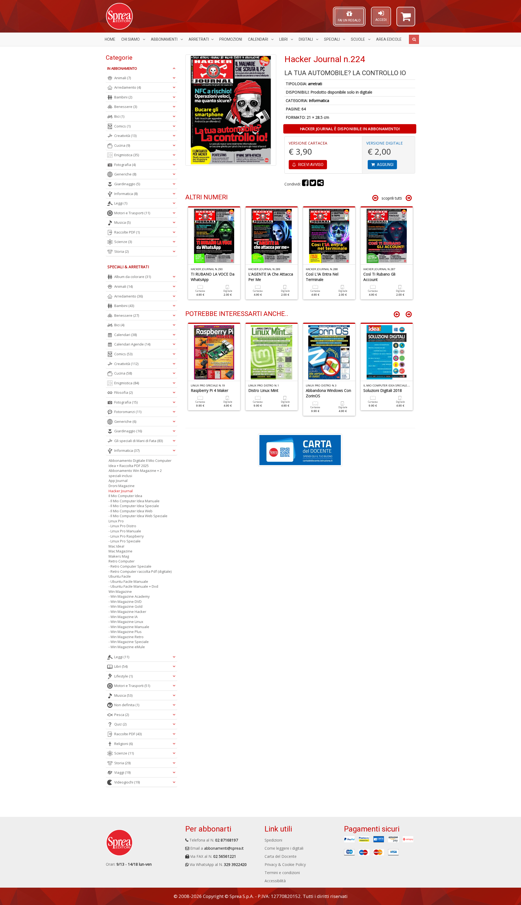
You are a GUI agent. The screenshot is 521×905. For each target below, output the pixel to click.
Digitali (306, 39)
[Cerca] (414, 39)
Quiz (120, 724)
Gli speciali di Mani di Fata (138, 440)
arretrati (315, 83)
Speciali (332, 39)
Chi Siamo (131, 39)
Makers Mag (119, 556)
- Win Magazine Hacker (127, 611)
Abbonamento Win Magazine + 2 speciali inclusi (135, 473)
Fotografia (125, 164)
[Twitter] (313, 184)
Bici (119, 116)
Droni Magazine (122, 485)
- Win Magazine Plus (125, 631)
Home (110, 39)
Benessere (125, 106)
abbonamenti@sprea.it (224, 848)
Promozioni (230, 39)
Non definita (126, 704)
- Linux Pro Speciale (125, 541)
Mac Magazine (120, 551)
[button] (405, 19)
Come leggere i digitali (284, 848)
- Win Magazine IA (123, 616)
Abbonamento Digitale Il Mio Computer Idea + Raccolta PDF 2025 (140, 463)
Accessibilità (275, 880)
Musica (122, 222)
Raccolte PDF (127, 232)
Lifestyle (123, 676)
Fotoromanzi (127, 411)
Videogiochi (127, 782)
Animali (122, 77)
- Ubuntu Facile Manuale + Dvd (133, 586)
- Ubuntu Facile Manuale (128, 581)
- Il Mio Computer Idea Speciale (134, 505)
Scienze (123, 241)
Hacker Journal (121, 490)
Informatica (319, 100)
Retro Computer (122, 561)
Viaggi (122, 772)
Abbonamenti (164, 39)
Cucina (122, 145)
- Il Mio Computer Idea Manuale (134, 500)
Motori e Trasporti (132, 212)
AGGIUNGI (384, 164)
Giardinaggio (127, 183)
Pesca (121, 714)
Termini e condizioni (282, 872)
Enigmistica (126, 154)
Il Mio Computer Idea (125, 495)
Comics (122, 126)
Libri (283, 39)
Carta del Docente (281, 856)
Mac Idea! (116, 546)
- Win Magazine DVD (125, 601)
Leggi (120, 203)
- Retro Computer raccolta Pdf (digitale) (140, 571)
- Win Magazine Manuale (129, 626)
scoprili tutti (392, 198)
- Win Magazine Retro (126, 636)
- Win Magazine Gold (125, 606)
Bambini (123, 97)
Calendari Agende (132, 344)
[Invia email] (320, 184)
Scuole (358, 39)
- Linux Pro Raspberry (126, 536)
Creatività (125, 135)
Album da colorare (132, 276)
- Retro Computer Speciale (130, 566)
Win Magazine (120, 591)
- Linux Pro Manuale (125, 531)
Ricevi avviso (310, 164)
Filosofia (123, 392)
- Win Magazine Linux (126, 621)
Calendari (258, 39)
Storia (121, 251)
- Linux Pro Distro (122, 525)
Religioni (123, 743)
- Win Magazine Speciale (129, 641)
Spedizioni (273, 840)
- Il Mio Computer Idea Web (131, 511)
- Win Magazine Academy (129, 596)
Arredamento (127, 87)
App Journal (118, 480)
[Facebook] (305, 184)
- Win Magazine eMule (127, 646)
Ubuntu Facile (120, 576)
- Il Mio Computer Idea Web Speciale (138, 515)
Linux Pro (116, 521)
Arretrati (199, 39)
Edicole (389, 39)
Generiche (125, 174)
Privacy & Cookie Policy (285, 864)
